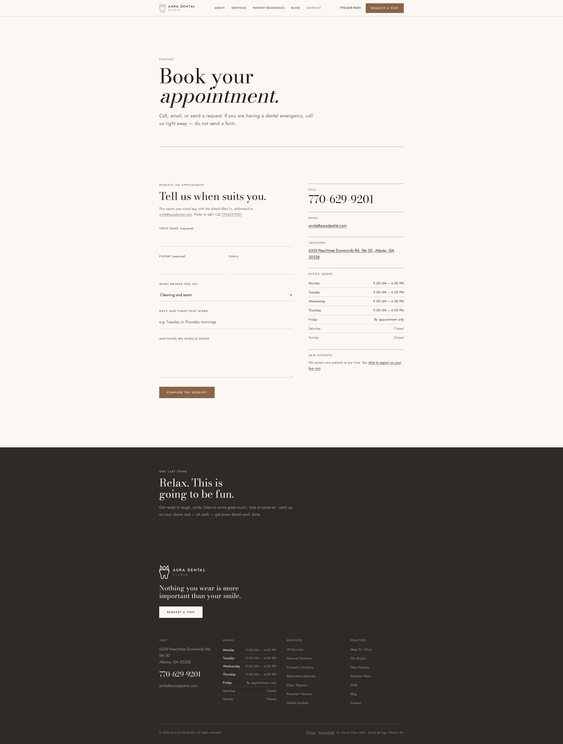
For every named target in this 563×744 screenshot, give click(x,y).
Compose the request (187, 392)
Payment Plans (361, 676)
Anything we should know (184, 339)
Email (234, 256)
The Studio (358, 658)
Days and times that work (183, 311)
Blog (295, 8)
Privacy (311, 732)
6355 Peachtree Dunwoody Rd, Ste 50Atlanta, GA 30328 (185, 655)
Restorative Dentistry (301, 676)
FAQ (354, 685)
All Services (295, 649)
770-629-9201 (350, 8)
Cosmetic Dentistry (300, 667)
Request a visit (385, 8)
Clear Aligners (297, 685)
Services (239, 8)
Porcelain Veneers (300, 693)
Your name (176, 228)
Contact (314, 8)
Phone (172, 256)
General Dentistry (299, 658)
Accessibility (327, 732)
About (219, 8)
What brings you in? (178, 284)
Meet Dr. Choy (361, 649)
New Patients (360, 667)
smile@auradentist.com (175, 214)
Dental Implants (298, 702)
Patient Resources (269, 8)
